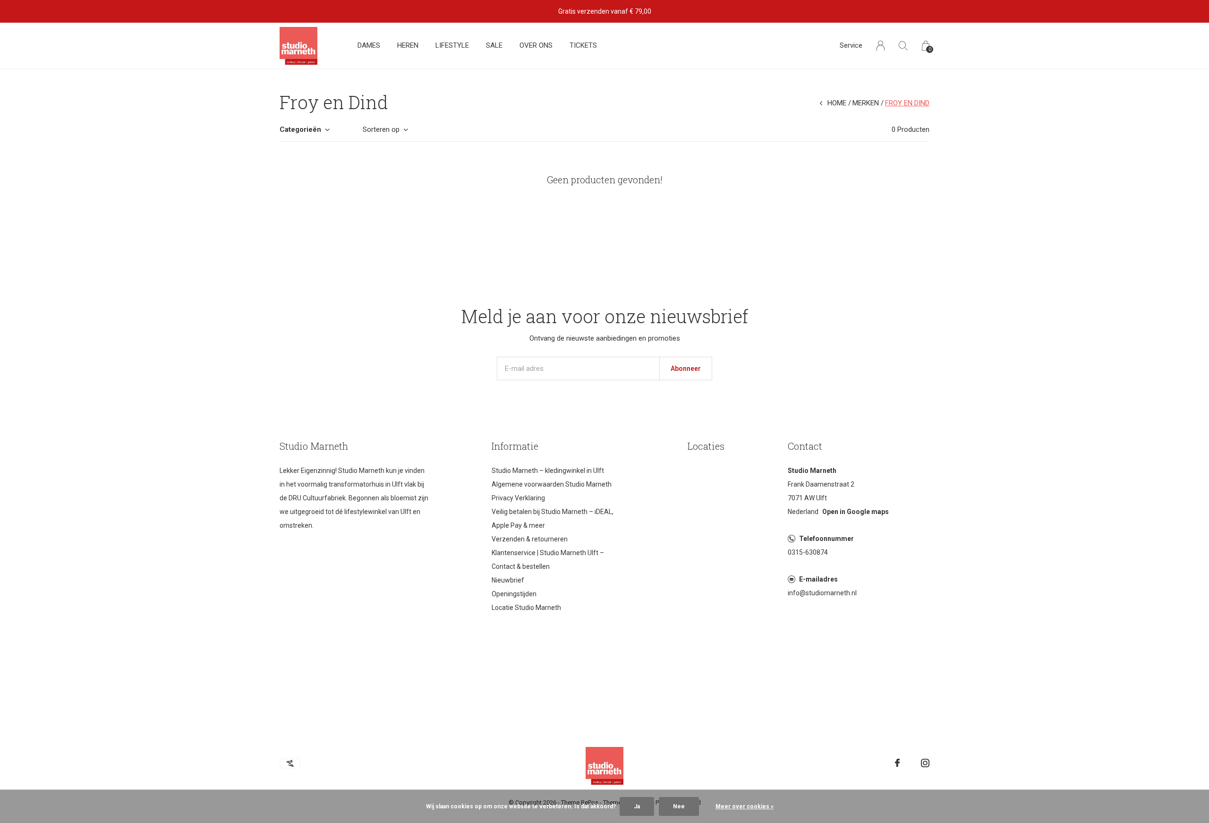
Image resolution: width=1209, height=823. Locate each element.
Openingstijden (514, 594)
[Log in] (881, 45)
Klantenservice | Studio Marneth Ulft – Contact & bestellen (548, 559)
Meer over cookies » (744, 806)
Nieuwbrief (508, 580)
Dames (369, 45)
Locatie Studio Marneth (526, 607)
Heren (407, 45)
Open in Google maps (855, 511)
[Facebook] (897, 763)
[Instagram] (925, 763)
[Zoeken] (903, 45)
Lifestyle (452, 45)
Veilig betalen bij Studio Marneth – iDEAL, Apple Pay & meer (552, 518)
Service (851, 45)
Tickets (583, 45)
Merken (865, 103)
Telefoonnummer (826, 538)
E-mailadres (818, 579)
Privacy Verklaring (518, 498)
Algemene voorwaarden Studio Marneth (552, 484)
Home (836, 103)
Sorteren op (381, 129)
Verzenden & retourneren (530, 539)
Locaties (706, 446)
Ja (637, 806)
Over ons (536, 45)
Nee (679, 806)
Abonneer (686, 368)
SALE (494, 45)
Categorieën (300, 129)
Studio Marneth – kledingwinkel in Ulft (548, 470)
